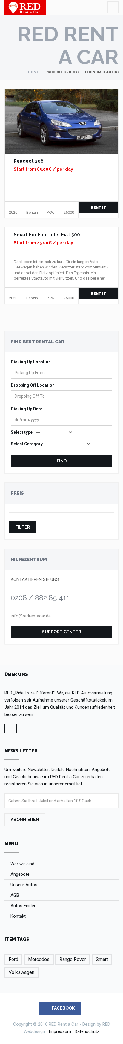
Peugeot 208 (29, 161)
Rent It (98, 208)
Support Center (61, 631)
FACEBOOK (63, 1008)
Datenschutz (87, 1031)
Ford (13, 959)
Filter (23, 527)
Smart (102, 959)
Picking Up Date (26, 408)
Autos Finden (23, 905)
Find (62, 461)
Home (33, 72)
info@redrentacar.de (31, 616)
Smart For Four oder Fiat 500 (47, 234)
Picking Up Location (31, 361)
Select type (22, 432)
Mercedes (39, 959)
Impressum (60, 1031)
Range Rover (72, 959)
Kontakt (18, 916)
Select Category (27, 443)
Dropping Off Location (33, 385)
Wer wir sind (22, 864)
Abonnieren (25, 819)
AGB (14, 895)
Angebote (20, 874)
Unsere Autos (23, 884)
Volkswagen (21, 972)
